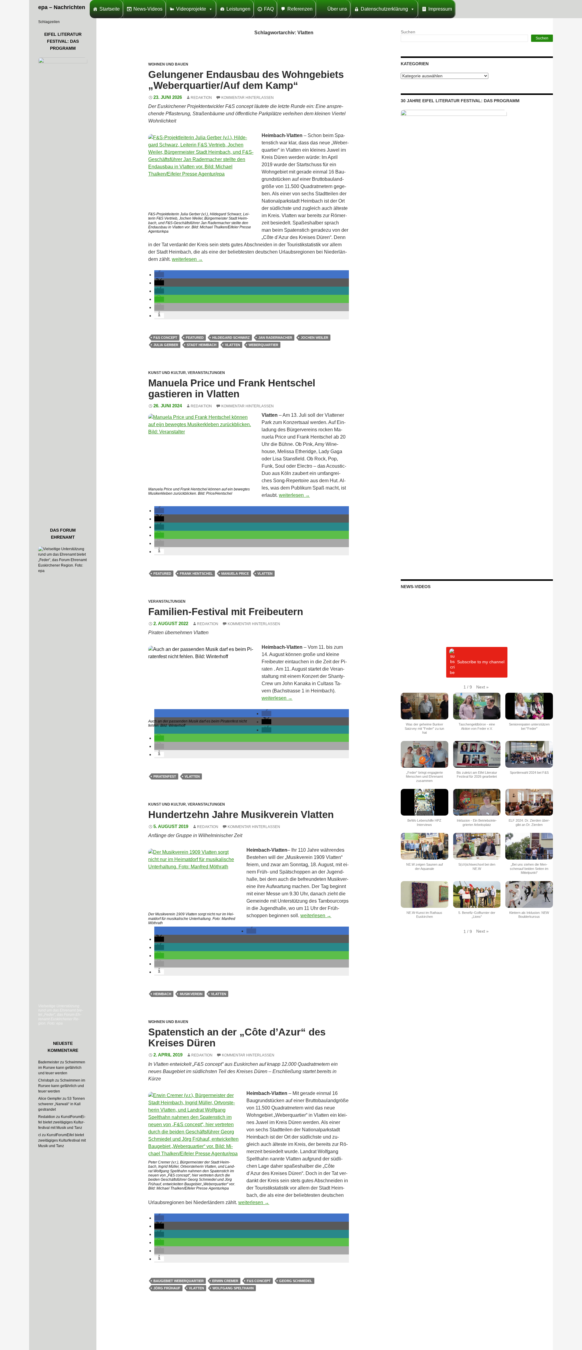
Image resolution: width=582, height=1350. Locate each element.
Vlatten (232, 345)
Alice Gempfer (50, 1098)
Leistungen (238, 9)
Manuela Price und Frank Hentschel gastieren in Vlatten (231, 388)
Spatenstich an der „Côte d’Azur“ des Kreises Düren (237, 1037)
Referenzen (300, 9)
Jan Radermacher (275, 337)
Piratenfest (164, 776)
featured (195, 337)
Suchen (408, 31)
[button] (159, 274)
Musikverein (191, 994)
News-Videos (147, 9)
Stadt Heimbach (201, 345)
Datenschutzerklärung (384, 9)
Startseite (109, 9)
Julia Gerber (165, 345)
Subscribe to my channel (480, 662)
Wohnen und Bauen (168, 64)
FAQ (269, 9)
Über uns (337, 9)
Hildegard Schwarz (231, 337)
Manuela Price (235, 573)
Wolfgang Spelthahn (233, 1288)
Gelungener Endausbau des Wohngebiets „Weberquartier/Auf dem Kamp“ (246, 80)
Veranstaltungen (206, 373)
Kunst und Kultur (167, 373)
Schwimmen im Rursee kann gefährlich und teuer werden (61, 1067)
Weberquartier (263, 345)
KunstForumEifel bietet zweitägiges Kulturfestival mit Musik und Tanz (61, 1122)
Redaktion (201, 98)
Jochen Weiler (314, 337)
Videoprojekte (191, 9)
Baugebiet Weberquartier (178, 1281)
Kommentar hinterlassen (247, 98)
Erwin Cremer (225, 1281)
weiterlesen (187, 259)
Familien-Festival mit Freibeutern (225, 611)
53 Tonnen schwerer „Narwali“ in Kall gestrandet (61, 1104)
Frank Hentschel (196, 573)
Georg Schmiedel (295, 1281)
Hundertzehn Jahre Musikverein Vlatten (241, 814)
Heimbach (162, 994)
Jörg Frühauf (166, 1288)
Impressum (440, 9)
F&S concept (165, 337)
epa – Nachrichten (61, 7)
